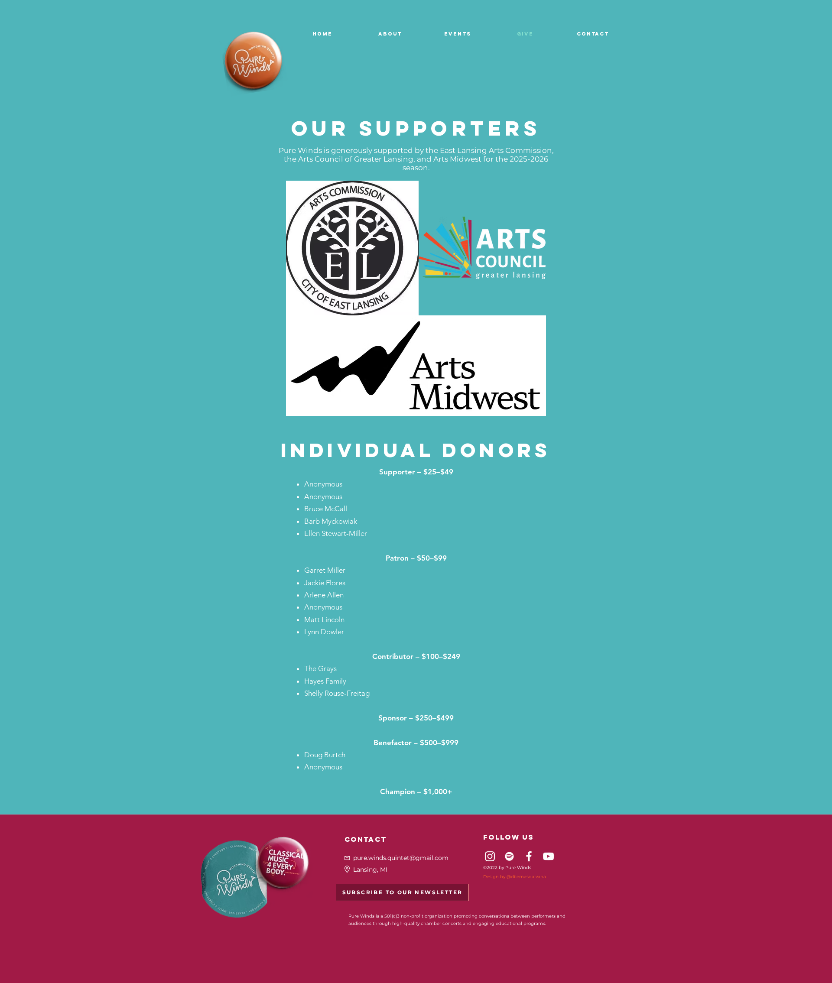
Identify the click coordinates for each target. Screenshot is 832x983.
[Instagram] (490, 856)
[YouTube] (548, 856)
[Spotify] (509, 856)
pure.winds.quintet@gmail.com (400, 858)
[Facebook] (529, 856)
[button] (390, 33)
